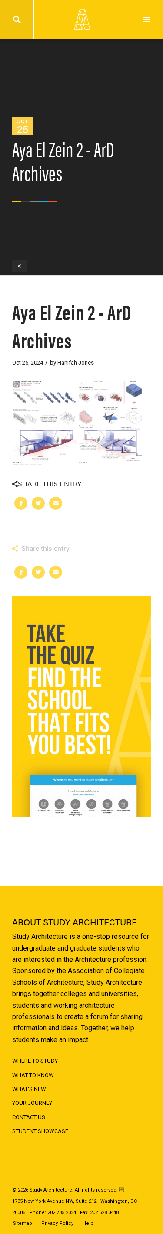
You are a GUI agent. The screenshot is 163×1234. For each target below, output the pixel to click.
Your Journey (32, 1103)
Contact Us (28, 1117)
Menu (146, 19)
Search (16, 19)
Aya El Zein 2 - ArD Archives (71, 325)
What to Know (33, 1075)
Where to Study (35, 1061)
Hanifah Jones (75, 362)
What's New (29, 1089)
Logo (82, 19)
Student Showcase (40, 1131)
